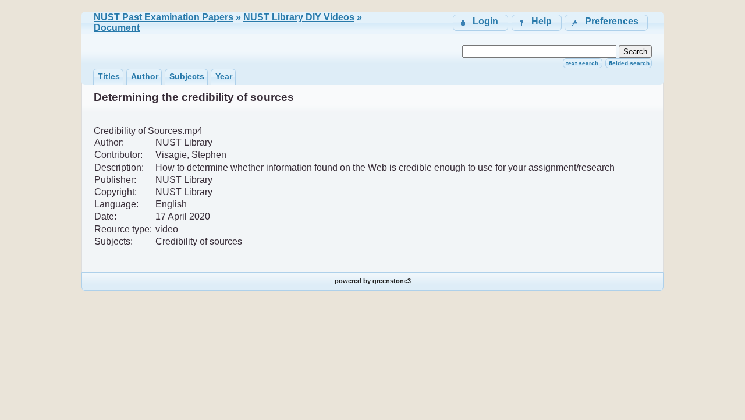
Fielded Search (629, 63)
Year (223, 76)
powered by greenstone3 (373, 280)
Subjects (186, 76)
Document (117, 28)
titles (109, 76)
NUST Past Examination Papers (163, 17)
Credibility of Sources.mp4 (148, 131)
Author (144, 76)
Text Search (582, 63)
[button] (606, 22)
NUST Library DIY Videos (298, 17)
